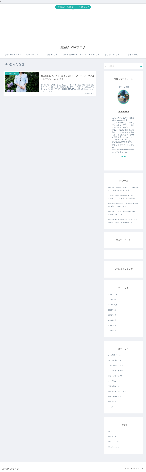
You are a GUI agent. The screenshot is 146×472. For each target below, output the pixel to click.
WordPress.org (113, 447)
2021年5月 (112, 330)
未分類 (110, 407)
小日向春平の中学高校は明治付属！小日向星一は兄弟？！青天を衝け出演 (122, 221)
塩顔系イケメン (113, 402)
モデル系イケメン (114, 386)
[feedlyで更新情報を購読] (121, 156)
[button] (141, 65)
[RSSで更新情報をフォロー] (125, 156)
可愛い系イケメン (114, 396)
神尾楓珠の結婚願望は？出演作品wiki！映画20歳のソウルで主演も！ (123, 205)
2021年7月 (112, 320)
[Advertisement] (73, 27)
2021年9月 (112, 310)
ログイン (111, 431)
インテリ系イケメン (115, 371)
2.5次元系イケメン (115, 355)
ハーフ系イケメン (114, 381)
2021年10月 (112, 305)
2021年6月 (112, 325)
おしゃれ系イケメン (115, 360)
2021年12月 (112, 294)
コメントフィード (114, 442)
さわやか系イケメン (115, 365)
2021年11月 (112, 299)
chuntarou (123, 111)
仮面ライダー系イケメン (117, 391)
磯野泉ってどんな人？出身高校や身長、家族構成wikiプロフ (122, 213)
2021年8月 (112, 315)
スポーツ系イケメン (115, 376)
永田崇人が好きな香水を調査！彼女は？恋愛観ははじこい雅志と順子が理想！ (122, 196)
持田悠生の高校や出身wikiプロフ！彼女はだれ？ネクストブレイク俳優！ (123, 188)
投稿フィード (113, 436)
